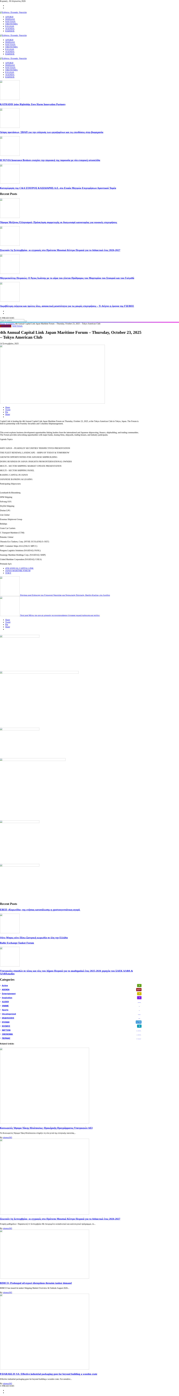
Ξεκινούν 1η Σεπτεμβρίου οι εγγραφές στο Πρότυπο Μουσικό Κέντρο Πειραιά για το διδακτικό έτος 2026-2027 (60, 250)
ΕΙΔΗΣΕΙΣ (9, 77)
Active (71, 985)
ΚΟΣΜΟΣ (71, 1026)
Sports (71, 1010)
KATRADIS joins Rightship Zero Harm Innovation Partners (32, 104)
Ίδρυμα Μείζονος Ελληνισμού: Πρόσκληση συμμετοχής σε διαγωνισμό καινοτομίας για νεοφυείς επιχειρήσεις (58, 222)
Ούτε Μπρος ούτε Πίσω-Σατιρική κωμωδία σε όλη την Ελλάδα (34, 937)
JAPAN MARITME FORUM (17, 570)
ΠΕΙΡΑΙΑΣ (10, 65)
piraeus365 (7, 1137)
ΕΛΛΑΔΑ (9, 72)
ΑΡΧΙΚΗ (9, 63)
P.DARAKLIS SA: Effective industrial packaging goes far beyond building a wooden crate (48, 1374)
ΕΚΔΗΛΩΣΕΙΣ (71, 1018)
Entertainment (71, 993)
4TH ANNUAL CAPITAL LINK (19, 568)
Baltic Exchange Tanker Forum (17, 942)
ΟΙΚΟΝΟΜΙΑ (11, 70)
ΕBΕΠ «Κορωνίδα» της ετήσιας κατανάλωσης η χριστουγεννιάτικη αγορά (40, 909)
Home (3, 324)
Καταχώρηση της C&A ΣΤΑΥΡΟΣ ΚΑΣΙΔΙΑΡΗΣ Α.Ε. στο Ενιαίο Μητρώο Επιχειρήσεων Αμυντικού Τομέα (58, 188)
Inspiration (71, 998)
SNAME (71, 1006)
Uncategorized (71, 1014)
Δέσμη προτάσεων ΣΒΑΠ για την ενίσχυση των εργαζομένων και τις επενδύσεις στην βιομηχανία (51, 132)
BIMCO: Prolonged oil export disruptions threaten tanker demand (36, 1283)
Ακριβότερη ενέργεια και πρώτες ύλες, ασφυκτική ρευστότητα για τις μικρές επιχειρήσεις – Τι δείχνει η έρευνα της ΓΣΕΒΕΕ (67, 306)
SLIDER (71, 1002)
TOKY (8, 573)
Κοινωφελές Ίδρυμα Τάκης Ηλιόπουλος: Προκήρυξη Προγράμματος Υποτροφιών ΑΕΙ (46, 1128)
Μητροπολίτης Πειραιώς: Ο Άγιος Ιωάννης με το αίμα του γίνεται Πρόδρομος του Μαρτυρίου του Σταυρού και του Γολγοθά (67, 278)
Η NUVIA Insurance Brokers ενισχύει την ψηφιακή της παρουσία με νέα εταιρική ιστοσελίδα (50, 160)
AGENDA (9, 75)
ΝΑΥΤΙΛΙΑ (10, 67)
